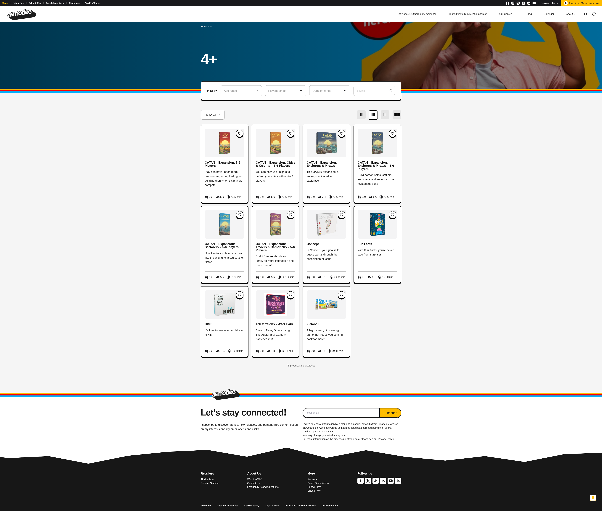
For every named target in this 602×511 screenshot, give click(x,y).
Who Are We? (255, 479)
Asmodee (206, 505)
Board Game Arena (55, 3)
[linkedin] (383, 481)
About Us (254, 473)
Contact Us (253, 483)
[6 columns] (397, 114)
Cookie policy (251, 505)
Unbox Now (314, 490)
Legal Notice (272, 505)
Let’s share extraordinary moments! (417, 14)
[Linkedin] (528, 3)
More (311, 473)
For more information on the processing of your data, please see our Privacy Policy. (348, 439)
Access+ (312, 479)
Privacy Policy (330, 505)
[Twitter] (368, 481)
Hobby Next (18, 3)
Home (5, 3)
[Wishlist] (594, 14)
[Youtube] (534, 3)
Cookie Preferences (227, 505)
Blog (529, 14)
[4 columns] (373, 114)
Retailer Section (210, 483)
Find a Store (207, 479)
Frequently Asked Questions (263, 487)
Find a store (74, 3)
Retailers (207, 473)
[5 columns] (385, 114)
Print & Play (35, 3)
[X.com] (518, 3)
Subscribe (390, 413)
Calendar (549, 14)
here (364, 427)
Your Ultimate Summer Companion (468, 14)
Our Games (505, 14)
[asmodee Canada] (21, 14)
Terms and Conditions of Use (300, 505)
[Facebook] (507, 3)
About (569, 14)
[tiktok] (375, 481)
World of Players (93, 3)
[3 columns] (361, 114)
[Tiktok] (523, 3)
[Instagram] (512, 3)
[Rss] (398, 481)
